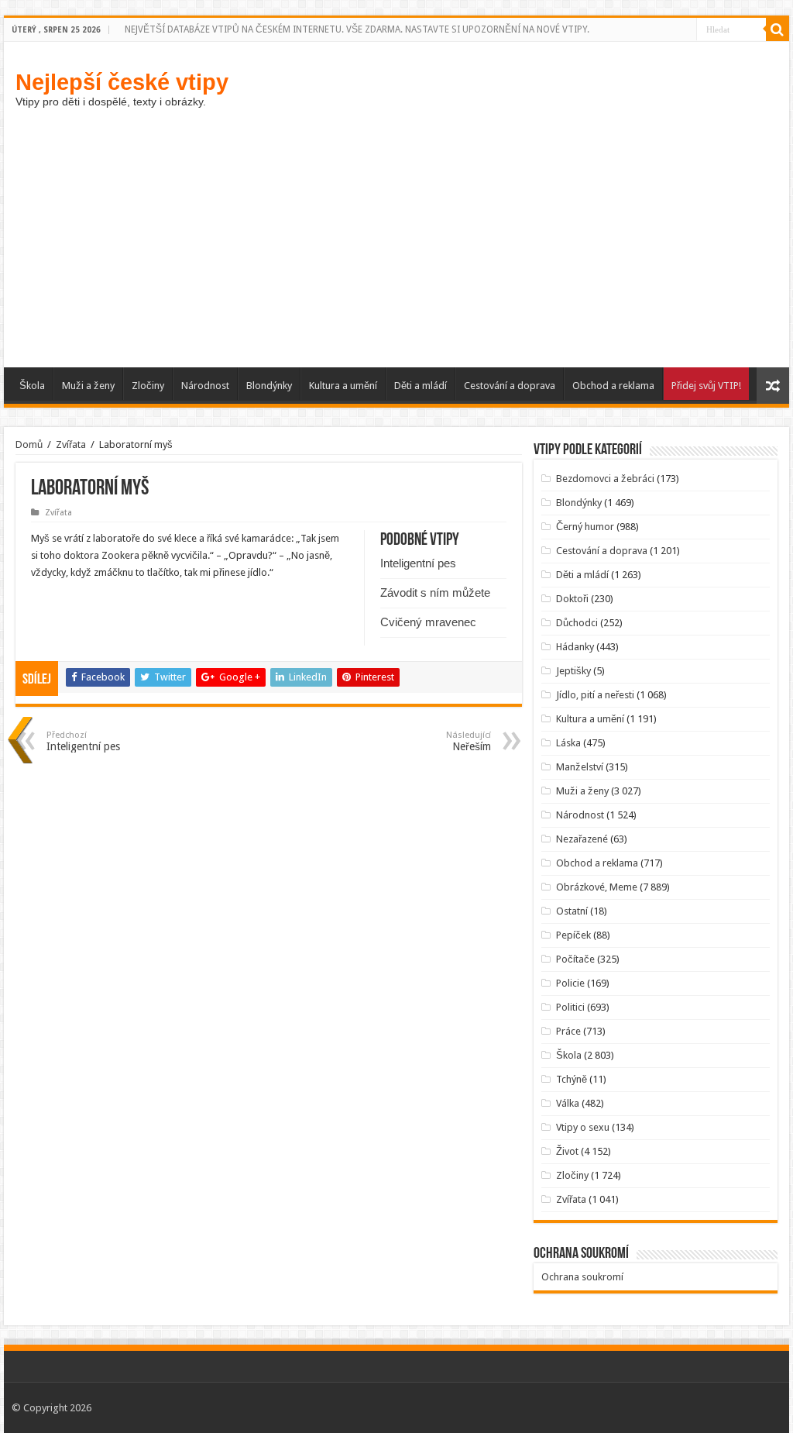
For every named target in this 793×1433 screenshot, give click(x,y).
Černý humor (585, 526)
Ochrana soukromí (582, 1277)
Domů (29, 444)
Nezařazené (582, 839)
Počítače (575, 959)
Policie (570, 983)
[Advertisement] (396, 251)
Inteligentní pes (418, 563)
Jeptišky (573, 671)
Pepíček (573, 935)
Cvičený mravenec (428, 622)
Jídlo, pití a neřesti (595, 695)
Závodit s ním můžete (435, 592)
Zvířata (71, 444)
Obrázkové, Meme (596, 887)
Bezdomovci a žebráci (605, 478)
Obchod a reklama (613, 385)
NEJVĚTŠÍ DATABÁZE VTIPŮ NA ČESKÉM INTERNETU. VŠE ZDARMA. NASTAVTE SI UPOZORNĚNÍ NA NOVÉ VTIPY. (357, 29)
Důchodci (577, 623)
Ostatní (572, 911)
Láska (568, 743)
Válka (567, 1103)
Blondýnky (269, 385)
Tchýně (571, 1079)
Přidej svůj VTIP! (706, 385)
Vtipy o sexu (582, 1127)
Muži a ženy (88, 385)
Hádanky (575, 647)
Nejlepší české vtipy (121, 82)
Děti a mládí (420, 385)
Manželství (579, 767)
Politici (570, 1007)
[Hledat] (777, 29)
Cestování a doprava (509, 385)
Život (567, 1151)
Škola (32, 385)
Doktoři (572, 599)
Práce (568, 1031)
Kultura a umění (343, 385)
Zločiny (148, 385)
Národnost (205, 385)
